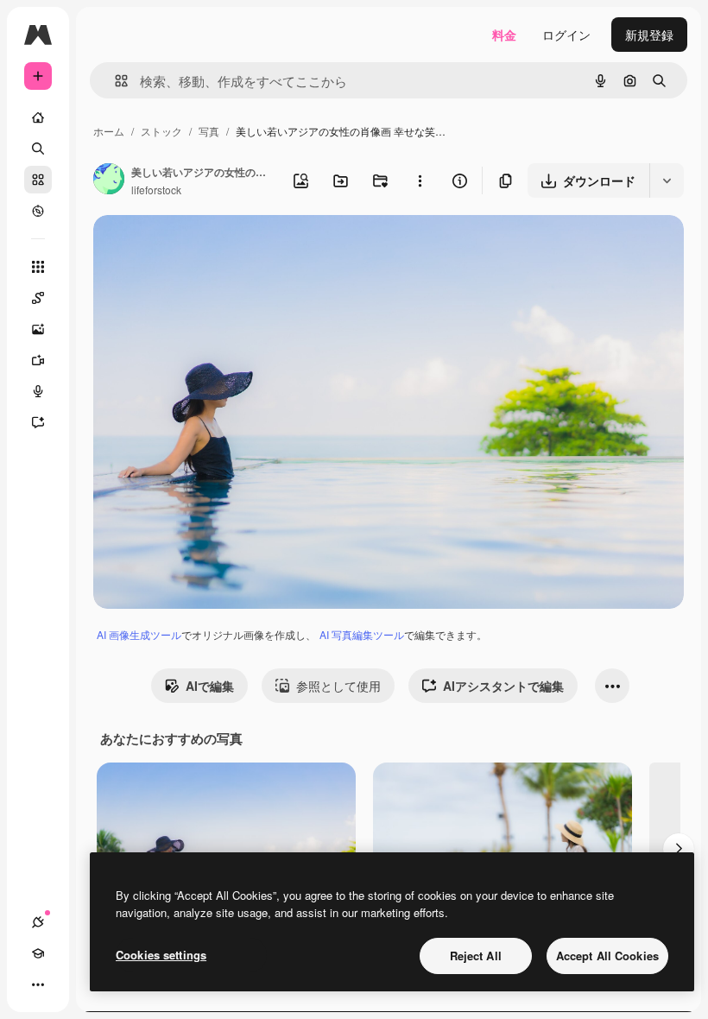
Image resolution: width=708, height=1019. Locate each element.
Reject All (476, 955)
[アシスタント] (38, 422)
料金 (504, 34)
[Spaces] (38, 298)
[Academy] (38, 953)
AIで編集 (210, 685)
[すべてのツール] (38, 267)
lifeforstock (156, 189)
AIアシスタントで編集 (503, 685)
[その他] (38, 984)
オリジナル (212, 248)
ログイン (566, 34)
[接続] (38, 922)
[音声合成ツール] (38, 391)
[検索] (38, 148)
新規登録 (649, 34)
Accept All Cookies (607, 955)
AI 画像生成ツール (139, 634)
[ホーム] (38, 117)
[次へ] (678, 849)
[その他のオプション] (419, 180)
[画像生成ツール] (38, 329)
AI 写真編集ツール (361, 634)
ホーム (108, 130)
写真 (209, 130)
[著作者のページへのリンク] (108, 180)
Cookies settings (161, 954)
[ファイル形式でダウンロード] (666, 180)
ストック (161, 130)
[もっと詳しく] (38, 211)
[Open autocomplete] (114, 80)
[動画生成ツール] (38, 360)
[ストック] (38, 179)
